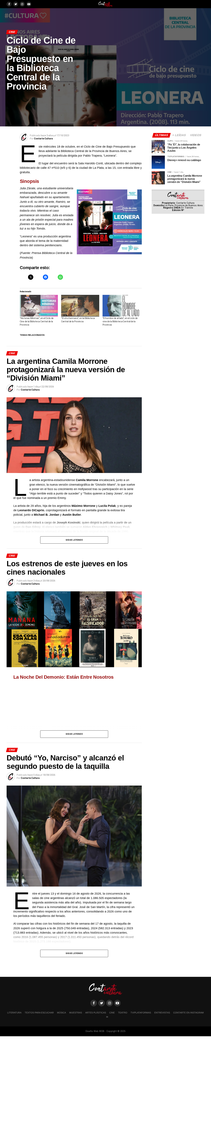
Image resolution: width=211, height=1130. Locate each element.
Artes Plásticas (95, 1012)
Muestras (75, 1012)
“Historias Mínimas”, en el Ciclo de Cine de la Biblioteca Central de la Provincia (37, 321)
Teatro (122, 1012)
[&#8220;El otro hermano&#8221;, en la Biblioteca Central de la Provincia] (80, 306)
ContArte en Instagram (188, 1012)
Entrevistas (162, 1012)
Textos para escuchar (39, 1012)
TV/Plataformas (141, 1012)
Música (61, 1012)
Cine (112, 1012)
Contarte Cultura (43, 138)
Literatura (14, 1012)
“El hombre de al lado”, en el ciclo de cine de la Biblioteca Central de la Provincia (120, 321)
